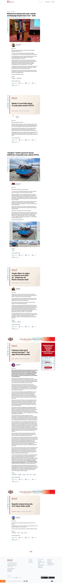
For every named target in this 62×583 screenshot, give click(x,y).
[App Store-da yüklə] (44, 578)
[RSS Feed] (20, 577)
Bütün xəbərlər (17, 45)
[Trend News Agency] (9, 560)
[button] (8, 20)
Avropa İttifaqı (14, 474)
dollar (18, 532)
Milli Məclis (13, 321)
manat (22, 532)
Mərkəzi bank (14, 532)
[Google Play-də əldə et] (51, 578)
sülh (30, 474)
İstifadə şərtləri (49, 560)
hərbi (27, 474)
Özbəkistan (18, 321)
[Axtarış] (40, 2)
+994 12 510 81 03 (9, 570)
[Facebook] (10, 577)
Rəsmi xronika (31, 562)
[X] (12, 577)
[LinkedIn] (18, 577)
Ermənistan (19, 474)
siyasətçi (34, 474)
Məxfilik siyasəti (49, 562)
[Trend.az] (10, 2)
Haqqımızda (39, 560)
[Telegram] (16, 577)
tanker (13, 250)
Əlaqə (39, 563)
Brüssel (24, 474)
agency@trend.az (9, 571)
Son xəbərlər (30, 560)
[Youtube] (14, 577)
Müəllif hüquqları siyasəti (50, 563)
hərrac (26, 532)
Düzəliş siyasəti (40, 566)
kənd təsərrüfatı (19, 78)
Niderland (13, 78)
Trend (13, 53)
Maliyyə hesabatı (40, 567)
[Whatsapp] (8, 577)
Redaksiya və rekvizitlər (41, 562)
